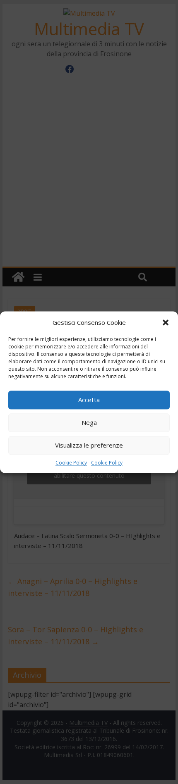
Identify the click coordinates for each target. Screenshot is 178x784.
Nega (89, 422)
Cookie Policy (71, 462)
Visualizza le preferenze (89, 445)
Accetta (89, 400)
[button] (165, 322)
